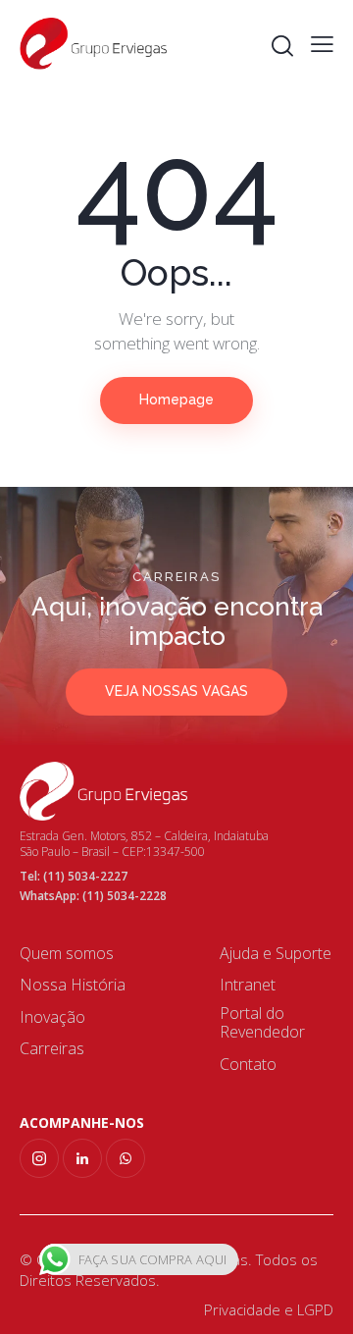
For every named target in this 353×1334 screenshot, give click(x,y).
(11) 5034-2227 (85, 876)
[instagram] (39, 1158)
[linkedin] (82, 1158)
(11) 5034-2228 (124, 895)
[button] (322, 43)
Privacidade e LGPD (268, 1309)
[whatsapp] (125, 1158)
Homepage (176, 399)
